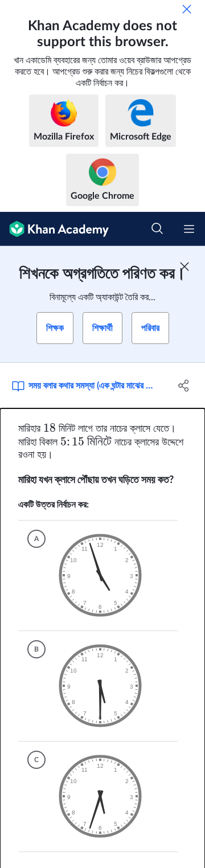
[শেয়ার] (184, 385)
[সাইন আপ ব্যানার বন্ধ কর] (184, 266)
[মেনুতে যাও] (189, 229)
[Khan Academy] (54, 228)
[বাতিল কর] (187, 9)
